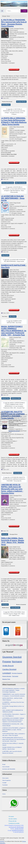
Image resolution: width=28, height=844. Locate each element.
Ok (2, 428)
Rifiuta (7, 428)
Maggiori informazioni (14, 431)
